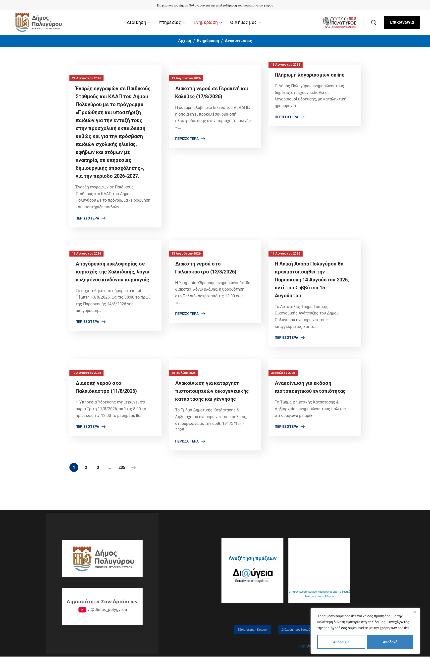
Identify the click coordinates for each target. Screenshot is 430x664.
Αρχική (184, 40)
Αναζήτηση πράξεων (252, 558)
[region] (365, 631)
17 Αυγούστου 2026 (186, 78)
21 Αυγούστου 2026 (86, 78)
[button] (373, 22)
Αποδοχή (390, 642)
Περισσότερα (87, 218)
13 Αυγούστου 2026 (285, 64)
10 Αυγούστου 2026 (86, 373)
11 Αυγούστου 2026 (285, 253)
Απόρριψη (341, 642)
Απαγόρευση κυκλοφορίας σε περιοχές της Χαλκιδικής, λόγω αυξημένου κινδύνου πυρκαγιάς (112, 272)
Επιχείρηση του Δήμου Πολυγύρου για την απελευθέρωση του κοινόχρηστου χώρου (215, 5)
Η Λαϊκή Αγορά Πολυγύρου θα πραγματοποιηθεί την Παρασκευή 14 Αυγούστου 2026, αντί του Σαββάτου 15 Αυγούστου (312, 280)
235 (121, 467)
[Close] (415, 612)
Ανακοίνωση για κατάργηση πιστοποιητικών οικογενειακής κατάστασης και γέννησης (212, 391)
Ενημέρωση (208, 40)
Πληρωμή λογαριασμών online (309, 75)
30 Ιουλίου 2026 (183, 373)
